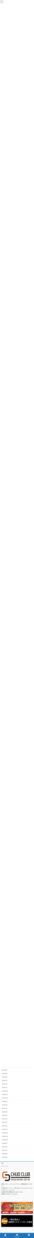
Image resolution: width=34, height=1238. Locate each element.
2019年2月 (4, 1126)
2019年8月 (4, 1105)
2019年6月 (4, 1112)
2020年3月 (4, 1080)
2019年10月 (5, 1098)
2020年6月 (4, 1070)
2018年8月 (4, 1146)
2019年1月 (4, 1129)
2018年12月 (5, 1133)
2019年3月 (4, 1122)
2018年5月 (4, 1157)
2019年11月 (5, 1094)
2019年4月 (4, 1119)
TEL (29, 1236)
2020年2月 (4, 1084)
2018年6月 (4, 1153)
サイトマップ (4, 1166)
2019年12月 (5, 1091)
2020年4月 (4, 1077)
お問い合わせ (17, 1236)
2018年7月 (4, 1150)
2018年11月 (5, 1136)
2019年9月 (4, 1101)
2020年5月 (4, 1073)
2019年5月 (4, 1115)
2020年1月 (4, 1087)
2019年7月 (4, 1108)
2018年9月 (4, 1143)
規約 (2, 1163)
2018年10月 (5, 1139)
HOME (5, 1236)
